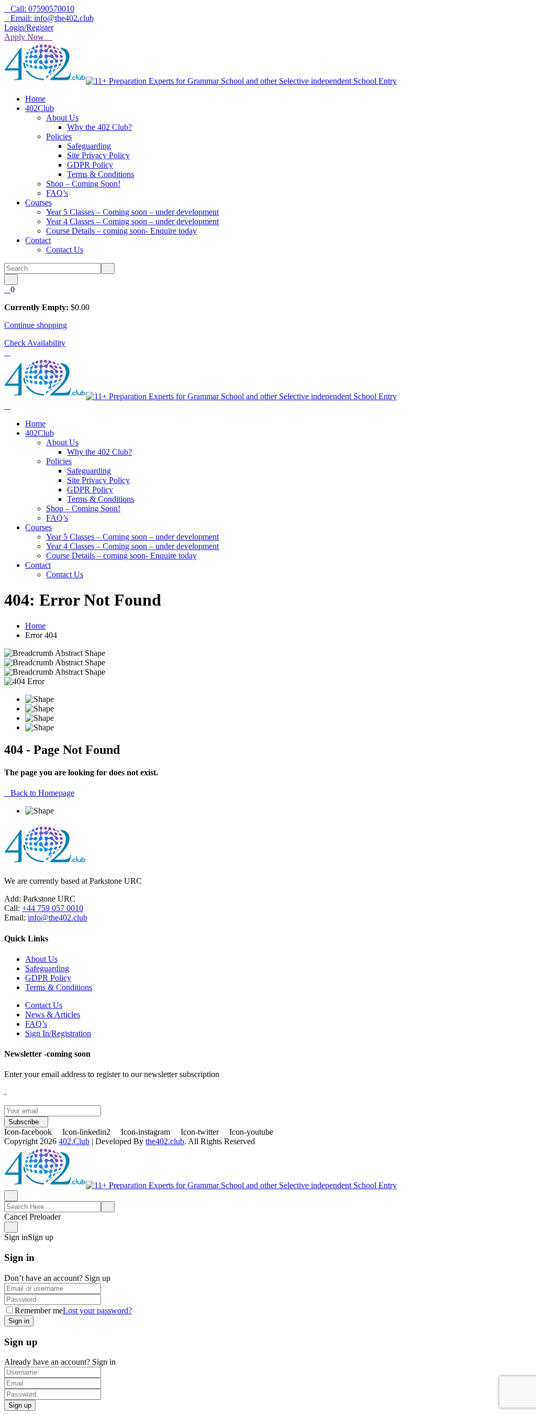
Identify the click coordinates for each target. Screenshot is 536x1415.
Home (35, 98)
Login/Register (28, 27)
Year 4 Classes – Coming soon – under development (132, 221)
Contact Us (64, 249)
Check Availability (34, 342)
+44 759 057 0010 (52, 908)
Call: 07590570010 (42, 8)
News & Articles (52, 1014)
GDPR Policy (90, 164)
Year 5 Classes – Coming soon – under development (132, 211)
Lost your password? (97, 1310)
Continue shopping (35, 325)
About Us (62, 117)
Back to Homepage (42, 792)
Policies (59, 136)
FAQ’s (57, 193)
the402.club (165, 1141)
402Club (39, 108)
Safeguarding (89, 145)
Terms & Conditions (100, 174)
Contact (38, 240)
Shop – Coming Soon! (83, 183)
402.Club (74, 1141)
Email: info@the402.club (52, 18)
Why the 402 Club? (99, 127)
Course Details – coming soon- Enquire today (121, 230)
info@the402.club (57, 917)
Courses (38, 202)
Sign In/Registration (58, 1033)
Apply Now (25, 36)
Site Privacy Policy (98, 155)
